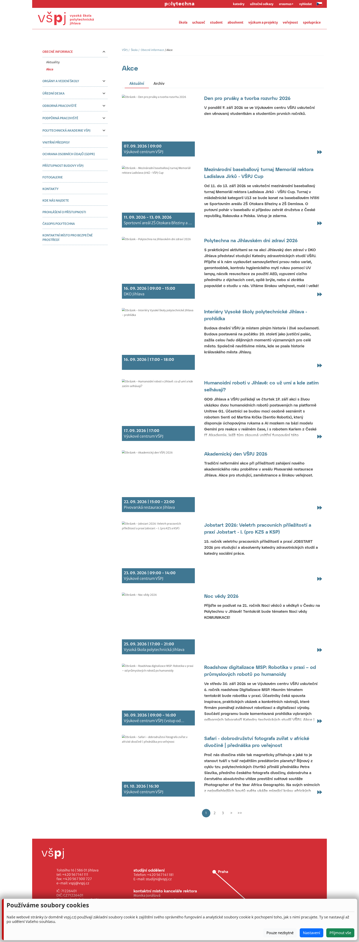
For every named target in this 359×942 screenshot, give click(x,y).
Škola (133, 50)
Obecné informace (151, 50)
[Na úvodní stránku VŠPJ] (65, 18)
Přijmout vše (340, 932)
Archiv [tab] (159, 83)
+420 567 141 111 (75, 875)
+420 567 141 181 (160, 875)
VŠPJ (125, 50)
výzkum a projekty (263, 22)
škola (183, 22)
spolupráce (312, 22)
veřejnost (290, 22)
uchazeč (198, 22)
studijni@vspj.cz (159, 879)
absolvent (235, 22)
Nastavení (311, 932)
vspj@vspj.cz (79, 883)
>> (239, 813)
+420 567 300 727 (77, 879)
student (216, 22)
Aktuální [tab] (136, 83)
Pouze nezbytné (280, 932)
